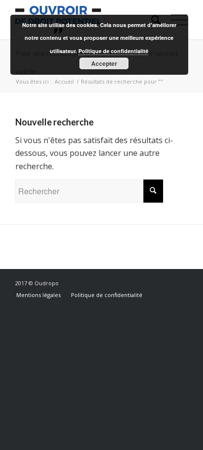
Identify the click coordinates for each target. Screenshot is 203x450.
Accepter (104, 63)
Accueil (64, 81)
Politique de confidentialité (113, 51)
